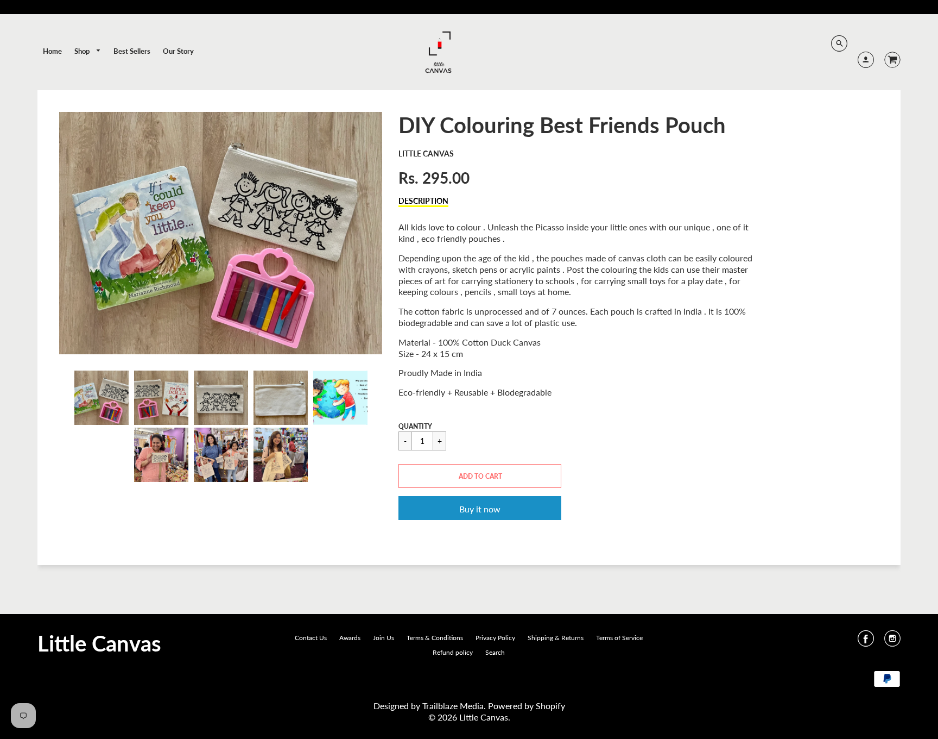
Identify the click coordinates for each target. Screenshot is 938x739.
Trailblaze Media (453, 705)
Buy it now (479, 509)
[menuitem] (52, 51)
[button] (479, 476)
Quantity (415, 426)
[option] (220, 233)
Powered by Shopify (526, 705)
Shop (82, 51)
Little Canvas (426, 153)
